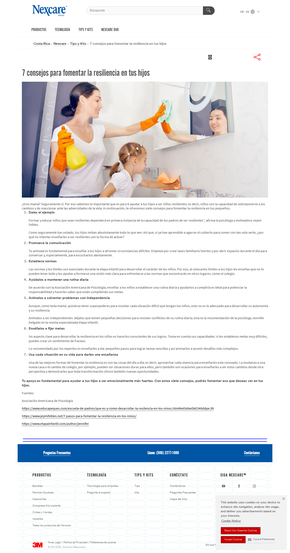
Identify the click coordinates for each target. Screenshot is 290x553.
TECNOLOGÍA (62, 29)
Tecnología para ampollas (102, 486)
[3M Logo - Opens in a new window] (50, 10)
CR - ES (245, 12)
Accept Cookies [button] (233, 539)
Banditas (37, 486)
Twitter (234, 57)
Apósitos (37, 519)
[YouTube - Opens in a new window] (223, 486)
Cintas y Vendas (42, 512)
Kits (137, 492)
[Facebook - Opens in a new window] (239, 486)
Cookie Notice (231, 521)
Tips (137, 486)
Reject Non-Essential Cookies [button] (240, 530)
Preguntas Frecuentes (56, 453)
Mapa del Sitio (178, 499)
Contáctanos (252, 453)
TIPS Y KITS (86, 29)
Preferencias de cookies (103, 542)
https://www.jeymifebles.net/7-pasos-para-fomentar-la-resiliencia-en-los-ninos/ (79, 416)
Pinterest (245, 57)
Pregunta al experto (98, 492)
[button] (261, 539)
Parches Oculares (43, 492)
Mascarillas (39, 499)
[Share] (257, 57)
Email (211, 57)
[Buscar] (209, 10)
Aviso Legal (54, 542)
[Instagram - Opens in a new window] (254, 486)
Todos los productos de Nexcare (51, 525)
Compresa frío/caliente (46, 505)
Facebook (222, 57)
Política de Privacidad (75, 542)
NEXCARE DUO (110, 29)
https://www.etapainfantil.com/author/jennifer (55, 423)
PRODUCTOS (38, 29)
